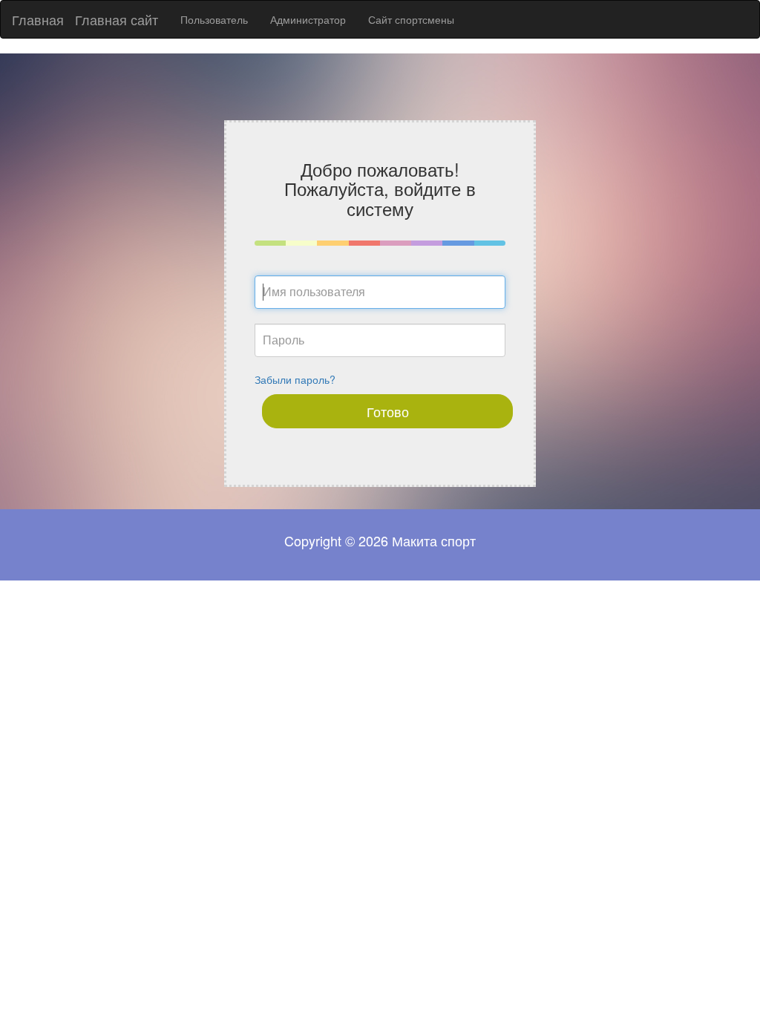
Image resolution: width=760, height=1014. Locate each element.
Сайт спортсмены (411, 19)
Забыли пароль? (295, 379)
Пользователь (214, 19)
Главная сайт (116, 19)
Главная (38, 19)
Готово (388, 411)
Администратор (308, 19)
